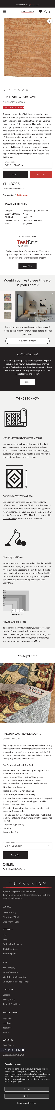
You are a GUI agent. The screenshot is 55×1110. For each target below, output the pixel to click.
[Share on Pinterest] (23, 90)
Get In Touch (8, 1045)
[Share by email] (27, 90)
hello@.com (32, 5)
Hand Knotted (37, 220)
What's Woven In (10, 972)
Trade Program (9, 953)
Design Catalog (9, 912)
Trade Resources (10, 949)
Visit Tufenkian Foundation (14, 977)
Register (27, 382)
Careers (6, 995)
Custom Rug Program (12, 944)
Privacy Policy (16, 1081)
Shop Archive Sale (11, 922)
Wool (29, 223)
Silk (24, 223)
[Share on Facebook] (15, 90)
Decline (26, 1096)
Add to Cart (15, 174)
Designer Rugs (29, 210)
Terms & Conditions (11, 1004)
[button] (4, 90)
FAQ (4, 934)
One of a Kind (42, 210)
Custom (26, 220)
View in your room (27, 340)
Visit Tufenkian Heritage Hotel (15, 981)
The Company (9, 967)
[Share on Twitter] (19, 90)
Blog (5, 939)
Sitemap (6, 1032)
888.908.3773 (20, 5)
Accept (27, 1089)
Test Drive (41, 174)
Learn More (27, 266)
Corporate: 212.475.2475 (14, 1055)
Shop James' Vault (11, 917)
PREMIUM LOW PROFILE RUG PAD (22, 733)
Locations (7, 1023)
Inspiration (7, 1018)
